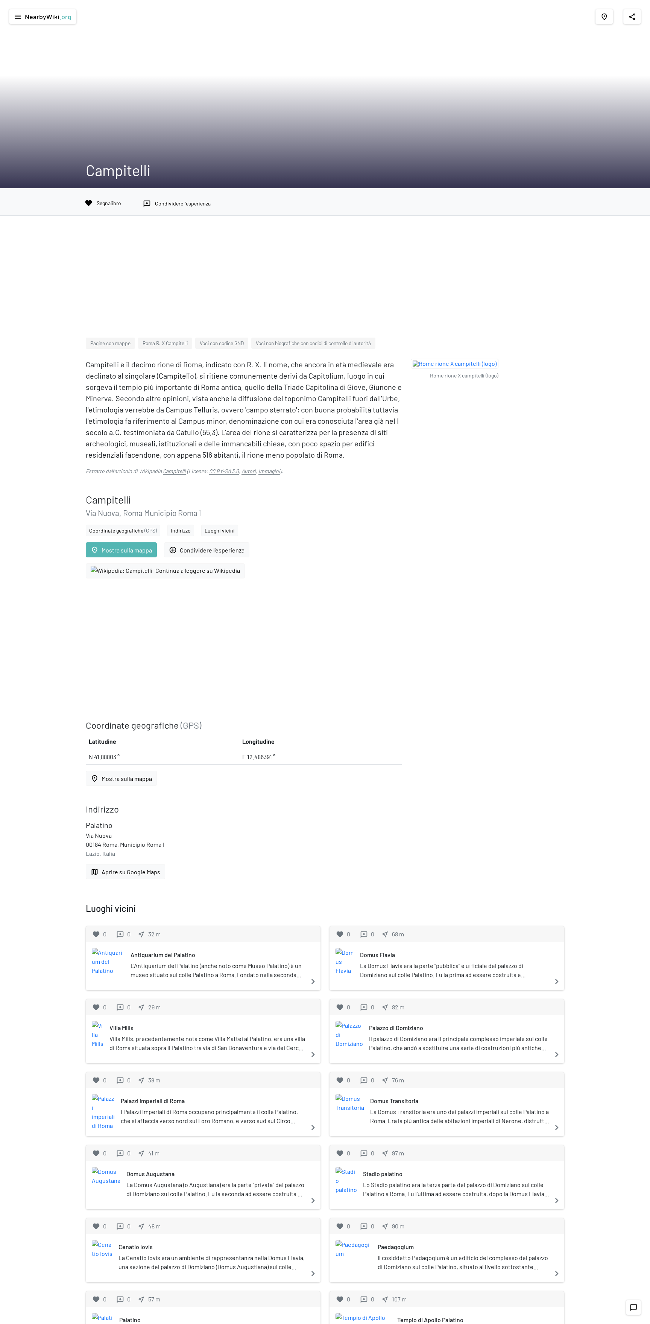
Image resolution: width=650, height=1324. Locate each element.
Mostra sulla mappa (121, 550)
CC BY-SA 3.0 (224, 471)
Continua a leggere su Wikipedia (197, 570)
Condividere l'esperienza (207, 550)
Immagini (269, 471)
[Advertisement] (325, 281)
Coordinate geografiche (123, 530)
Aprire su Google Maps (125, 872)
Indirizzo (181, 530)
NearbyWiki (42, 16)
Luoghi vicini (220, 530)
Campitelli (174, 471)
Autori (248, 471)
